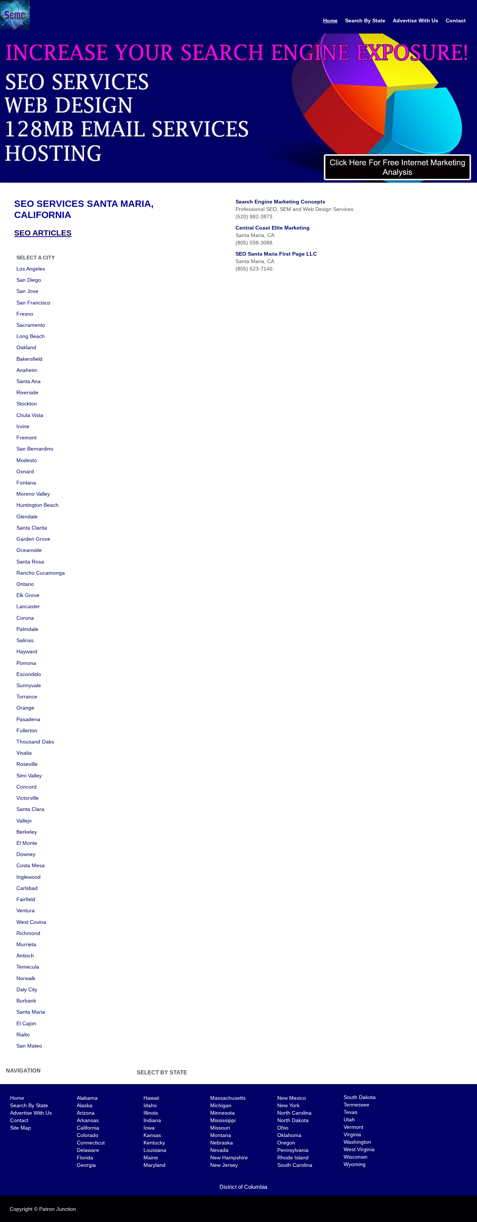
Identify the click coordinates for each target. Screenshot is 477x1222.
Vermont (353, 1127)
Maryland (154, 1165)
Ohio (282, 1128)
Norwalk (25, 978)
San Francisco (33, 303)
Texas (350, 1112)
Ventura (25, 910)
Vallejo (24, 821)
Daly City (26, 989)
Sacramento (30, 325)
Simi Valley (29, 776)
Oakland (26, 347)
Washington (357, 1142)
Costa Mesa (30, 865)
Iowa (149, 1128)
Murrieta (26, 944)
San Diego (28, 280)
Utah (349, 1119)
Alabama (87, 1098)
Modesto (26, 460)
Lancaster (28, 606)
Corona (25, 618)
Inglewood (28, 877)
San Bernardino (34, 449)
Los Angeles (30, 269)
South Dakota (360, 1097)
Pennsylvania (293, 1150)
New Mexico (291, 1098)
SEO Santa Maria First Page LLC (276, 254)
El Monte (26, 843)
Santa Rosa (30, 562)
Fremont (26, 438)
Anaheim (26, 370)
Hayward (26, 651)
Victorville (27, 798)
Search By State (365, 20)
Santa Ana (28, 381)
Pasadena (28, 719)
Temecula (27, 967)
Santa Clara (30, 809)
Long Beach (30, 336)
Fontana (26, 483)
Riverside (27, 392)
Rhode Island (293, 1158)
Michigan (220, 1105)
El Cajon (26, 1023)
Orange (25, 708)
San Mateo (29, 1046)
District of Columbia (243, 1187)
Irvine (22, 426)
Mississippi (223, 1120)
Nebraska (221, 1143)
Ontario (25, 584)
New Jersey (224, 1165)
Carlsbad (27, 888)
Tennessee (356, 1105)
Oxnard (25, 471)
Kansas (152, 1135)
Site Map (20, 1128)
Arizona (86, 1113)
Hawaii (151, 1098)
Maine (150, 1158)
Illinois (150, 1113)
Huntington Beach (37, 505)
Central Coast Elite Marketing (273, 228)
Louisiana (154, 1150)
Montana (220, 1135)
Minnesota (222, 1113)
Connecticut (91, 1143)
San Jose (27, 291)
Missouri (220, 1128)
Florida (85, 1158)
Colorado (87, 1135)
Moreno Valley (33, 494)
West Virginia (359, 1149)
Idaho (150, 1105)
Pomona (26, 663)
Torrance (26, 697)
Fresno (24, 314)
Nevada (219, 1150)
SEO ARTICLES (43, 232)
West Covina (31, 922)
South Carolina (294, 1165)
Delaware (88, 1150)
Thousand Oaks (35, 742)
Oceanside (29, 550)
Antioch (25, 956)
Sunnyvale (28, 685)
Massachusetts (228, 1098)
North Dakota (293, 1120)
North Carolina (294, 1113)
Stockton (26, 404)
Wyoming (355, 1164)
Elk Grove (28, 595)
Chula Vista (29, 415)
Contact (456, 20)
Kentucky (154, 1143)
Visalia (24, 753)
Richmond (28, 933)
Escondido (28, 674)
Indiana (152, 1120)
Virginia (352, 1134)
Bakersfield (29, 359)
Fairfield (25, 899)
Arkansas (88, 1120)
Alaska (84, 1105)
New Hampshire (229, 1158)
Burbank (26, 1001)
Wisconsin (355, 1157)
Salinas (25, 640)
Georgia (86, 1165)
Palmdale (27, 629)
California (88, 1128)
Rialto (23, 1035)
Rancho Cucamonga (40, 573)
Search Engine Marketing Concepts (280, 202)
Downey (25, 854)
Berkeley (26, 832)
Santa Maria (30, 1012)
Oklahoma (289, 1135)
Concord (26, 787)
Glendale (27, 517)
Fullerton (26, 730)
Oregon (286, 1143)
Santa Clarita (31, 528)
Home (330, 20)
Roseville (27, 764)
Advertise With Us (415, 20)
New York (288, 1105)
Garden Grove (33, 539)
